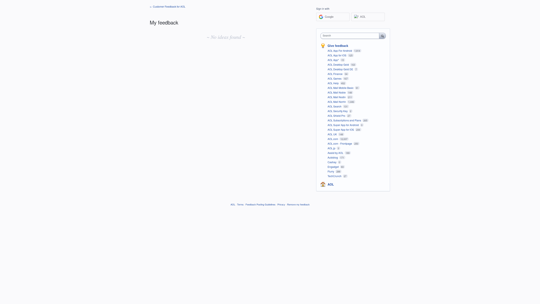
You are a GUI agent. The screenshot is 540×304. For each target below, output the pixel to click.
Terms (240, 204)
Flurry (331, 171)
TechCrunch (335, 176)
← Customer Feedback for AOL (167, 6)
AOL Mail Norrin (337, 101)
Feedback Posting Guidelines (260, 204)
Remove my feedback (298, 204)
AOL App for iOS (337, 55)
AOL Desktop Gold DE (341, 69)
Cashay (332, 162)
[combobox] (351, 36)
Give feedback (338, 45)
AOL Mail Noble (337, 92)
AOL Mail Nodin (337, 97)
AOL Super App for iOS (341, 129)
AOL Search (335, 106)
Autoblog (333, 157)
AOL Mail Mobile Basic (341, 88)
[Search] (382, 36)
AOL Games (335, 78)
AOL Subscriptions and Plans (345, 120)
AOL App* (334, 60)
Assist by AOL (336, 153)
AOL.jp (332, 148)
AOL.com (333, 139)
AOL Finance (335, 74)
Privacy (281, 204)
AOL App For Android (340, 50)
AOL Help (333, 83)
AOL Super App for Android (343, 125)
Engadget (333, 166)
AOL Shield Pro (337, 115)
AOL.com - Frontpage (340, 143)
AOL (331, 184)
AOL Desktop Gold (339, 64)
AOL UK (333, 134)
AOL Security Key (338, 111)
